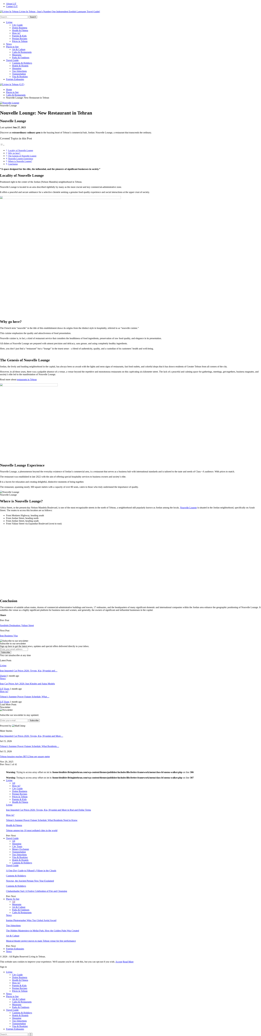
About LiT (11, 3)
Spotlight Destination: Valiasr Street (17, 625)
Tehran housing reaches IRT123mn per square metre (25, 756)
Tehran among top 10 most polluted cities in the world (31, 830)
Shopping (16, 68)
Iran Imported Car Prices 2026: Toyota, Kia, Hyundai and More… (31, 736)
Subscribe (5, 652)
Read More (128, 961)
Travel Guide (12, 60)
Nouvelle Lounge (188, 507)
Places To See (12, 899)
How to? (16, 33)
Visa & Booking (20, 76)
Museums (16, 55)
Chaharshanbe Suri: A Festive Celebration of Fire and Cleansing (36, 891)
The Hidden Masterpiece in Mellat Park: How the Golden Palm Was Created (42, 930)
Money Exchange (20, 849)
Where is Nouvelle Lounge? (20, 161)
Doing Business (19, 27)
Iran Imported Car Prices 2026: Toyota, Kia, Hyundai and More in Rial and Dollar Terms (48, 810)
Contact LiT (12, 6)
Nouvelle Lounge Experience (20, 158)
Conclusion (13, 164)
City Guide (17, 25)
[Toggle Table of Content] (2, 145)
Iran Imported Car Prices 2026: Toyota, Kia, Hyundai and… (28, 670)
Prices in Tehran (19, 41)
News (9, 44)
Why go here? (14, 153)
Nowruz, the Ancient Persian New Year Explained (30, 881)
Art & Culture (18, 49)
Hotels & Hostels (20, 65)
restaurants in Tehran (27, 379)
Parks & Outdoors (20, 57)
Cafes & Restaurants (22, 52)
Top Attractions (19, 71)
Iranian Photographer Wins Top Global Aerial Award (31, 920)
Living (9, 22)
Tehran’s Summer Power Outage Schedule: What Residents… (29, 746)
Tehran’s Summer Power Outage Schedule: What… (24, 696)
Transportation (19, 74)
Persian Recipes (19, 38)
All (13, 783)
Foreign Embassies (15, 79)
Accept (118, 961)
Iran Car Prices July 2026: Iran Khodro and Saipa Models (27, 683)
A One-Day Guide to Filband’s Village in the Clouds (31, 870)
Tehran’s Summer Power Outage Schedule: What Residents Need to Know (41, 820)
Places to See (12, 46)
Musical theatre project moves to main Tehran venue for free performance (41, 941)
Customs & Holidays (22, 63)
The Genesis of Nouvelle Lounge (22, 156)
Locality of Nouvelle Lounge (20, 150)
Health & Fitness (20, 30)
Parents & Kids (19, 36)
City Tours (17, 846)
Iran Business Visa (9, 635)
